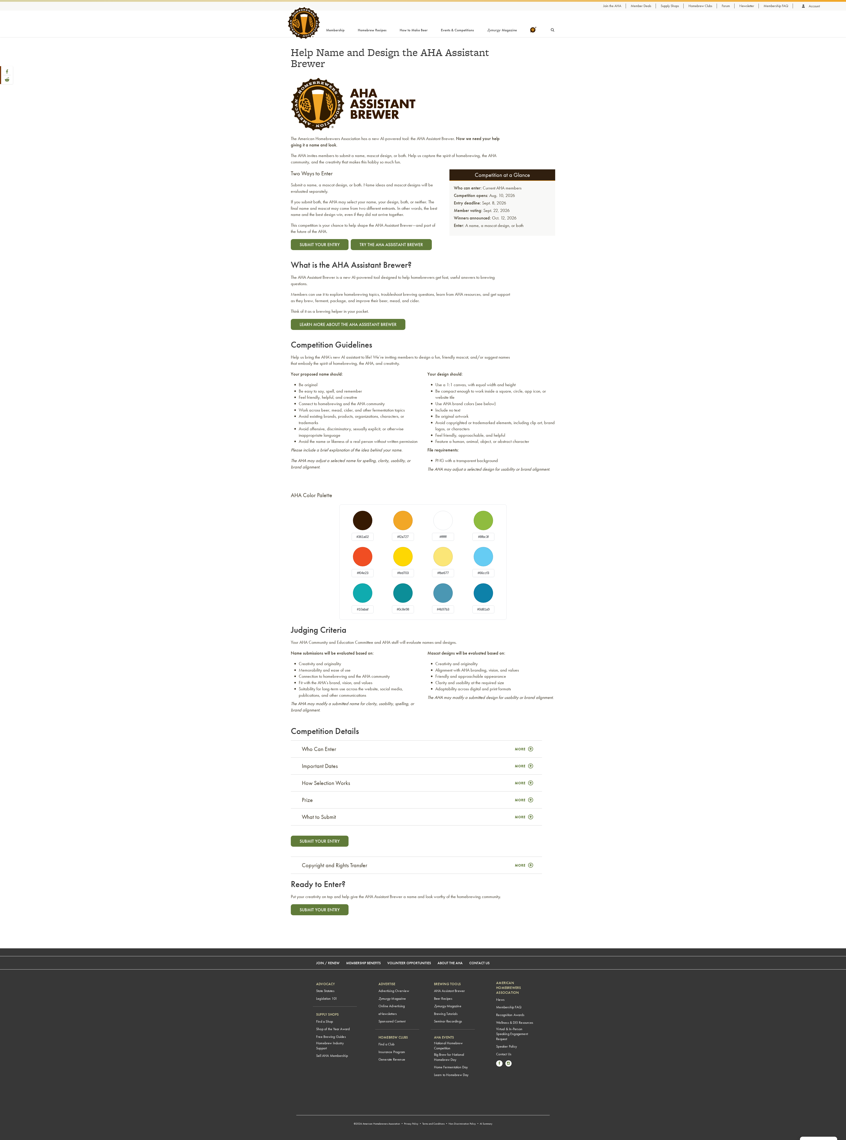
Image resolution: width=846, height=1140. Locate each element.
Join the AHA (612, 6)
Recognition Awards (510, 1015)
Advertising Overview (393, 990)
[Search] (552, 29)
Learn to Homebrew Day (451, 1075)
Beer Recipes (443, 998)
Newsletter (746, 6)
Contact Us (479, 963)
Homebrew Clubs (700, 6)
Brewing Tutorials (446, 1013)
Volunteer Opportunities (409, 963)
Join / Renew (328, 963)
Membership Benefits (363, 963)
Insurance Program (391, 1052)
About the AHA (450, 963)
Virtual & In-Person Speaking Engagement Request (512, 1034)
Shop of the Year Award (333, 1029)
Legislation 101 (326, 998)
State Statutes (325, 990)
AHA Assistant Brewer (449, 990)
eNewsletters (387, 1013)
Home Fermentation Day (451, 1067)
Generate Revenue (391, 1059)
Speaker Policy (506, 1046)
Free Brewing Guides (331, 1036)
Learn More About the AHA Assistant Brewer (348, 324)
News (500, 999)
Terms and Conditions (433, 1123)
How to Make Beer (414, 30)
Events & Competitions (457, 30)
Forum (726, 6)
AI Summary (486, 1123)
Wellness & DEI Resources (514, 1022)
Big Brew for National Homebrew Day (449, 1057)
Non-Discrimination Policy (462, 1123)
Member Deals (641, 6)
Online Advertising (391, 1006)
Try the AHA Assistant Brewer (391, 244)
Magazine (502, 30)
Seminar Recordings (448, 1021)
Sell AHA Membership (332, 1055)
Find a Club (386, 1044)
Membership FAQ (776, 6)
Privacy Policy (411, 1123)
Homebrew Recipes (372, 30)
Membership (335, 30)
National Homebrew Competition (448, 1045)
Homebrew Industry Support (330, 1045)
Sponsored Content (391, 1021)
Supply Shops (670, 6)
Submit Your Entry (320, 244)
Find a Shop (324, 1021)
